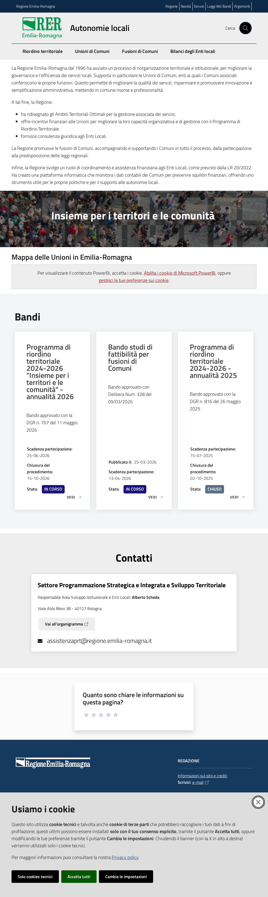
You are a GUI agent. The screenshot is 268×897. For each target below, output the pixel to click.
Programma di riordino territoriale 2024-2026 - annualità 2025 (213, 361)
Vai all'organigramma (64, 624)
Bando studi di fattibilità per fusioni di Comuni (130, 357)
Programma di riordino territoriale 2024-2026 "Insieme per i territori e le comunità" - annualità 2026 (50, 371)
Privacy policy (125, 857)
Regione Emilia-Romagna (35, 6)
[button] (245, 28)
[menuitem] (248, 55)
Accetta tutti (79, 876)
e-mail (198, 782)
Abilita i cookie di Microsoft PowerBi (179, 272)
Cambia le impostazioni (126, 876)
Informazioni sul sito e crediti (202, 776)
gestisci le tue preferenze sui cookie (134, 280)
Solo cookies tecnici (35, 876)
